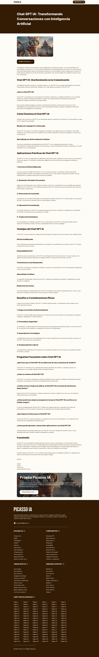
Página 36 (63, 613)
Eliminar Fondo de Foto (20, 587)
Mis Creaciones (18, 571)
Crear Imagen (17, 569)
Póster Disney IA (18, 554)
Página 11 (54, 604)
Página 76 (44, 629)
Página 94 (45, 636)
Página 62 (26, 625)
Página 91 (16, 636)
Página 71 (54, 627)
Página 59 (54, 623)
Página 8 (25, 604)
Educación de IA (50, 550)
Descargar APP (50, 536)
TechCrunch (20, 467)
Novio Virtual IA (50, 587)
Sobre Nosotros (50, 547)
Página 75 (35, 629)
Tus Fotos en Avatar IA (20, 592)
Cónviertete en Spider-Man (21, 580)
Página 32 (26, 613)
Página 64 (45, 625)
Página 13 (16, 606)
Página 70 (44, 627)
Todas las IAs (17, 536)
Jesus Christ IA (50, 573)
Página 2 (25, 602)
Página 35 (54, 613)
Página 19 (16, 609)
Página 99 (35, 639)
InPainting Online (18, 552)
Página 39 (35, 616)
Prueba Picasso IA (24, 61)
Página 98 (26, 639)
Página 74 (26, 629)
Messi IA (48, 576)
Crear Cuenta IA (18, 573)
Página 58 (45, 623)
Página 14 (26, 606)
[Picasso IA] (17, 2)
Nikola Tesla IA (50, 578)
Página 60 (63, 623)
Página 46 (45, 618)
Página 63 (35, 625)
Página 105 (36, 641)
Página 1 (16, 602)
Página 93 (35, 636)
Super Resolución (18, 550)
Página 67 (16, 627)
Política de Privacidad (52, 552)
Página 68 (26, 627)
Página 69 (35, 627)
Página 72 (63, 627)
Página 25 (16, 611)
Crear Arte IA (78, 1)
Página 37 (16, 616)
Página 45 (35, 618)
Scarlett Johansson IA (52, 580)
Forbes (19, 465)
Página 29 (54, 611)
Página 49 (16, 620)
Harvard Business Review (23, 469)
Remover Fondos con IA (20, 559)
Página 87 (35, 634)
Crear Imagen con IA (28, 492)
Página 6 (63, 602)
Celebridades (17, 540)
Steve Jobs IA (50, 585)
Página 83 (54, 632)
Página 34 (45, 613)
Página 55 (16, 623)
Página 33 (35, 613)
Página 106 (45, 641)
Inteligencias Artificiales (20, 576)
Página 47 (54, 618)
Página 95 (54, 636)
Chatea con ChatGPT (19, 578)
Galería (15, 538)
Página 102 (64, 639)
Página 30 (63, 611)
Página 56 (26, 623)
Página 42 (63, 616)
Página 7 (16, 604)
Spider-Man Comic (19, 557)
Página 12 (63, 604)
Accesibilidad (49, 545)
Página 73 (16, 629)
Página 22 (44, 609)
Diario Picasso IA (50, 538)
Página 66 (63, 625)
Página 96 (63, 636)
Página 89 (54, 634)
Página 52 (44, 620)
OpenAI (19, 464)
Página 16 (44, 606)
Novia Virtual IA (50, 590)
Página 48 (63, 618)
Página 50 (26, 620)
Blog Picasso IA (50, 540)
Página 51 (35, 620)
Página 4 (44, 602)
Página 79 (16, 632)
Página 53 (54, 620)
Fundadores (49, 543)
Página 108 (64, 641)
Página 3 (35, 602)
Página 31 (16, 613)
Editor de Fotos (18, 583)
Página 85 (16, 634)
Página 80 (26, 632)
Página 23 (54, 609)
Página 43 (16, 618)
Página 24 (63, 609)
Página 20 (26, 609)
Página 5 (54, 602)
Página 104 (26, 641)
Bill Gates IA (49, 569)
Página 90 (63, 634)
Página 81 (35, 632)
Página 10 (44, 604)
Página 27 (35, 611)
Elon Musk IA (49, 571)
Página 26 (26, 611)
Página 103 (17, 641)
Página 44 (26, 618)
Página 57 (35, 623)
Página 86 (26, 634)
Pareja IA (48, 592)
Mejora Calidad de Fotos (20, 590)
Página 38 (26, 616)
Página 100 (45, 639)
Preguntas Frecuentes (52, 557)
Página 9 (35, 604)
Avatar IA (16, 545)
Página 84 (63, 632)
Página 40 (45, 616)
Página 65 (54, 625)
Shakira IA (48, 583)
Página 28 (44, 611)
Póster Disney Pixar (19, 585)
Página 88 (45, 634)
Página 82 (44, 632)
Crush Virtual (17, 547)
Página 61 (16, 625)
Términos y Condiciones (52, 559)
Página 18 (63, 606)
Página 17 (54, 606)
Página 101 (54, 639)
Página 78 (63, 629)
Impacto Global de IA (51, 554)
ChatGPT (16, 543)
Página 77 (54, 629)
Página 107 (54, 641)
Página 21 (35, 609)
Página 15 (35, 606)
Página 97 (16, 639)
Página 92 (26, 636)
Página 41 (54, 616)
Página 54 (63, 620)
